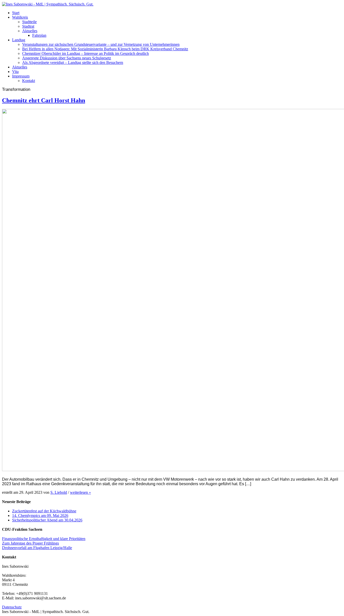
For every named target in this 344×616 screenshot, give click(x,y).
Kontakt (28, 80)
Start (15, 13)
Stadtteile (29, 22)
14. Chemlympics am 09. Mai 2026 (40, 515)
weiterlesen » (80, 492)
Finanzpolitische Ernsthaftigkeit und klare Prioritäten (43, 539)
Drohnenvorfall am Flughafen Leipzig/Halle (37, 548)
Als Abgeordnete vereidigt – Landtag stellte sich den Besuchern (72, 62)
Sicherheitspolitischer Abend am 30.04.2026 (47, 520)
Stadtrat (28, 26)
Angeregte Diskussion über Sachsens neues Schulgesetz (66, 58)
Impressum (20, 76)
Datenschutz (12, 607)
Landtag (18, 40)
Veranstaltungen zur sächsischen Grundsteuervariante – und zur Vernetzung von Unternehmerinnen (101, 44)
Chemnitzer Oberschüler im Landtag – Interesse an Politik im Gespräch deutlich (85, 53)
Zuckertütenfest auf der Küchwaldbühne (44, 511)
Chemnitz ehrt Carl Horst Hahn (43, 100)
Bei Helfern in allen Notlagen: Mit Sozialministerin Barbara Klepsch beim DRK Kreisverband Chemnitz (105, 49)
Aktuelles (29, 31)
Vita (15, 71)
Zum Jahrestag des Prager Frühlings (30, 543)
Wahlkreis (20, 17)
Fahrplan (39, 35)
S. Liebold (58, 492)
